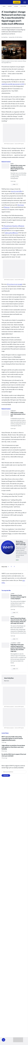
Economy (16, 6)
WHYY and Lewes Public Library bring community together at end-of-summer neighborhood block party (12, 738)
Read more (6, 680)
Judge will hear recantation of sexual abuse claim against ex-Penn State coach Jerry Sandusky (13, 747)
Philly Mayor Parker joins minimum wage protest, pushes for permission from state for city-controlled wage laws (18, 648)
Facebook (8, 566)
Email (14, 566)
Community (13, 410)
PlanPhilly (14, 642)
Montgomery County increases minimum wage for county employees (18, 596)
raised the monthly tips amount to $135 (13, 84)
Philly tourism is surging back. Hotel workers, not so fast (18, 414)
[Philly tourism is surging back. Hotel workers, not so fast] (5, 413)
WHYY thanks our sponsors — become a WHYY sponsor (14, 143)
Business (10, 6)
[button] (3, 1039)
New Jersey (21, 205)
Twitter (11, 566)
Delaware (7, 207)
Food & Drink (23, 6)
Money (4, 6)
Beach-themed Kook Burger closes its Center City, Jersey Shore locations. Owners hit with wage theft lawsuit (18, 620)
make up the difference (11, 233)
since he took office (16, 191)
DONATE (17, 2)
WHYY (5, 2)
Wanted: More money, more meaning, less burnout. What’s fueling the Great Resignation (18, 168)
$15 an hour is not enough (14, 284)
